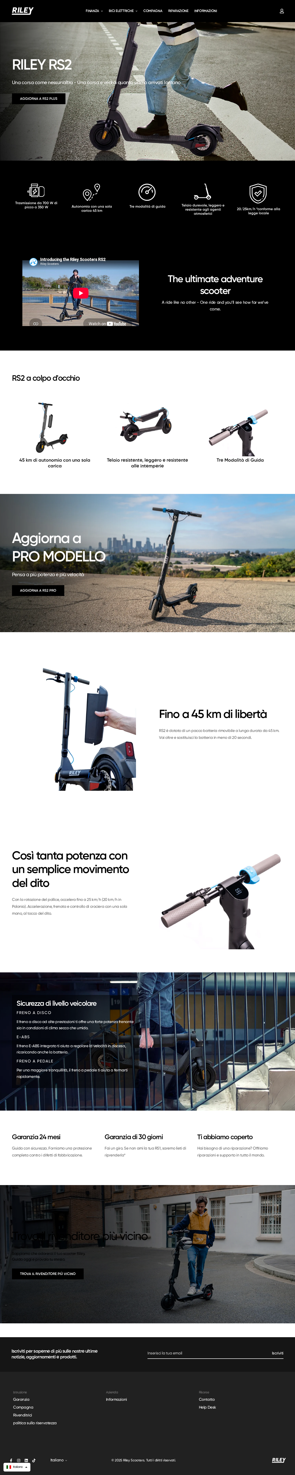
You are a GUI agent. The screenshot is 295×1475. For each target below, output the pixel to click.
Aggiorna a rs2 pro (38, 590)
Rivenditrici (22, 1415)
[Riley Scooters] (23, 11)
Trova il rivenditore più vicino (48, 1274)
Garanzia (21, 1400)
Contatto (207, 1400)
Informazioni (205, 11)
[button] (17, 1467)
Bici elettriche (121, 11)
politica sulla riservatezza (35, 1423)
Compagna (152, 11)
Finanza (92, 11)
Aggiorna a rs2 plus (38, 98)
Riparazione (178, 11)
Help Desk (207, 1408)
